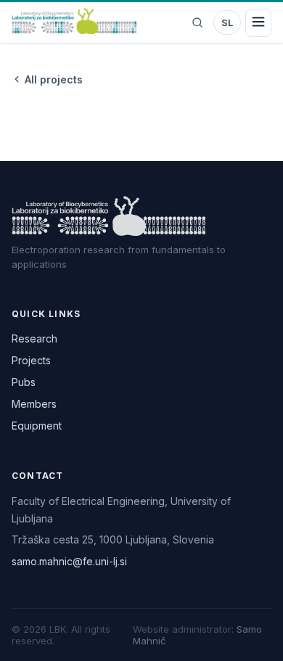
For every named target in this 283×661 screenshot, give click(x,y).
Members (34, 404)
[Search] (197, 22)
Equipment (37, 425)
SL (227, 22)
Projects (31, 360)
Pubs (24, 382)
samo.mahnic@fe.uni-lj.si (69, 561)
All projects (54, 79)
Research (34, 338)
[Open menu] (258, 23)
